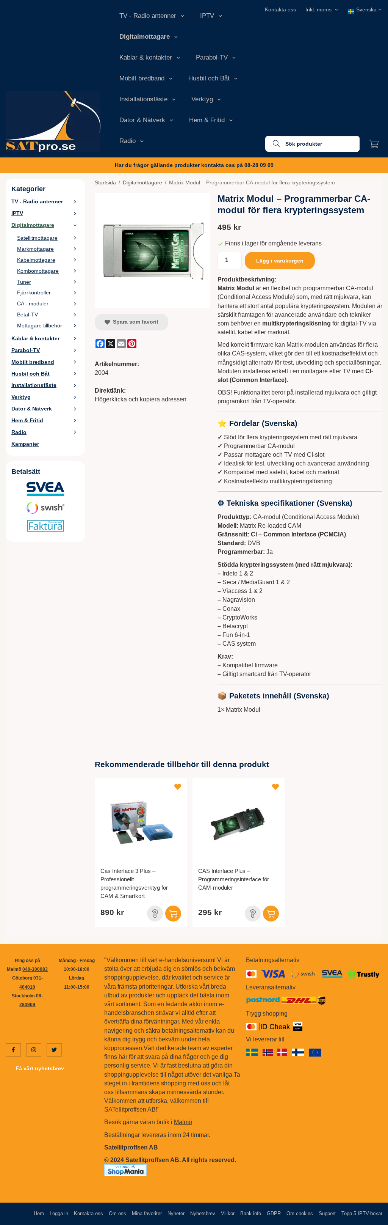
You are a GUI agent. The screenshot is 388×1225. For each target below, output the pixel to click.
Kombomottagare (38, 271)
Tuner (24, 282)
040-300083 (35, 969)
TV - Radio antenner (147, 15)
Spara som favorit (134, 322)
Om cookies (299, 1213)
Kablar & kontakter (145, 57)
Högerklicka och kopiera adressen (140, 399)
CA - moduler (32, 303)
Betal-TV (27, 314)
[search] (272, 144)
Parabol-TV (212, 57)
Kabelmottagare (36, 260)
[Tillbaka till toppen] (372, 1214)
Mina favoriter (147, 1213)
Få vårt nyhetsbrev (40, 1068)
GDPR (274, 1213)
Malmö (183, 1122)
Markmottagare (35, 249)
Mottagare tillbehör (39, 325)
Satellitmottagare (37, 238)
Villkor (228, 1213)
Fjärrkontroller (34, 292)
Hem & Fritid (207, 120)
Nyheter (176, 1213)
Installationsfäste (143, 99)
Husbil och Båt (209, 78)
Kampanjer (25, 444)
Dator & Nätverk (142, 120)
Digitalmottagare (144, 36)
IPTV (207, 15)
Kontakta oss (280, 9)
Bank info (250, 1213)
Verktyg (202, 99)
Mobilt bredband (141, 78)
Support (327, 1213)
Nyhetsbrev (202, 1213)
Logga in (59, 1213)
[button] (155, 914)
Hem (39, 1213)
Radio (127, 141)
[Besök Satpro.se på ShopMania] (125, 1170)
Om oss (117, 1213)
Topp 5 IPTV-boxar (361, 1213)
